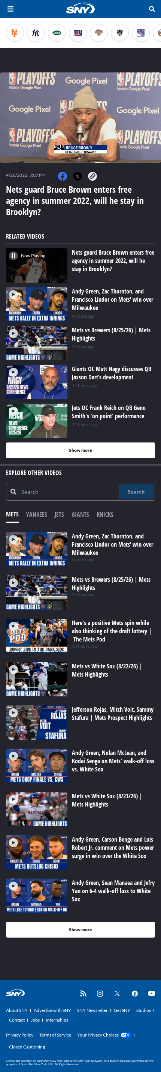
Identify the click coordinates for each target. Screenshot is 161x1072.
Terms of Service (55, 1035)
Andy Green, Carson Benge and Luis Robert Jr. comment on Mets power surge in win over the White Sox (113, 847)
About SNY (17, 1010)
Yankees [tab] (36, 514)
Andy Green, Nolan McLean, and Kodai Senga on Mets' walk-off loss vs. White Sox (113, 761)
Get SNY (122, 1010)
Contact (17, 1020)
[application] (80, 117)
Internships (57, 1020)
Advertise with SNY (52, 1010)
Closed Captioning (27, 1047)
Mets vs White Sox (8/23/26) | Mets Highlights (107, 800)
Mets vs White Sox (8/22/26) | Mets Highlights (107, 670)
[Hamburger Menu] (10, 8)
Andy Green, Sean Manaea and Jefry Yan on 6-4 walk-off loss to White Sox (113, 891)
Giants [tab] (80, 514)
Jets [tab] (59, 514)
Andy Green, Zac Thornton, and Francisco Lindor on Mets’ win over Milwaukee (112, 544)
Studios (143, 1010)
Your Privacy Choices (98, 1035)
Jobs (35, 1020)
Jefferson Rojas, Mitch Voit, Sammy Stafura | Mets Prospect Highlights (113, 713)
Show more (80, 450)
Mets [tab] (12, 514)
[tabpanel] (80, 735)
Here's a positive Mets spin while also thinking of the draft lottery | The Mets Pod (112, 631)
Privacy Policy (19, 1035)
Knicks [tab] (105, 514)
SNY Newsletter (92, 1010)
